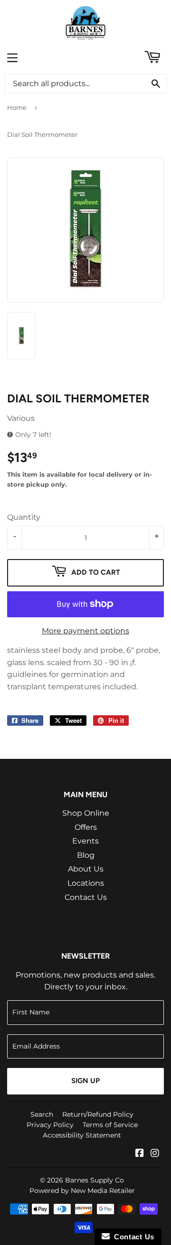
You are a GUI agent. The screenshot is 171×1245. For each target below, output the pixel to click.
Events (85, 840)
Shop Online (85, 813)
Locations (85, 883)
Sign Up (85, 1080)
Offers (86, 827)
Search (41, 1114)
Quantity (23, 517)
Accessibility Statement (82, 1135)
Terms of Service (110, 1125)
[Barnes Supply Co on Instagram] (155, 1153)
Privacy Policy (50, 1125)
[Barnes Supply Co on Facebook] (139, 1153)
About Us (86, 868)
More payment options (85, 630)
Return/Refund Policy (97, 1114)
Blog (86, 855)
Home (17, 107)
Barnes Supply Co (94, 1180)
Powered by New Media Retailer (82, 1190)
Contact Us (86, 897)
